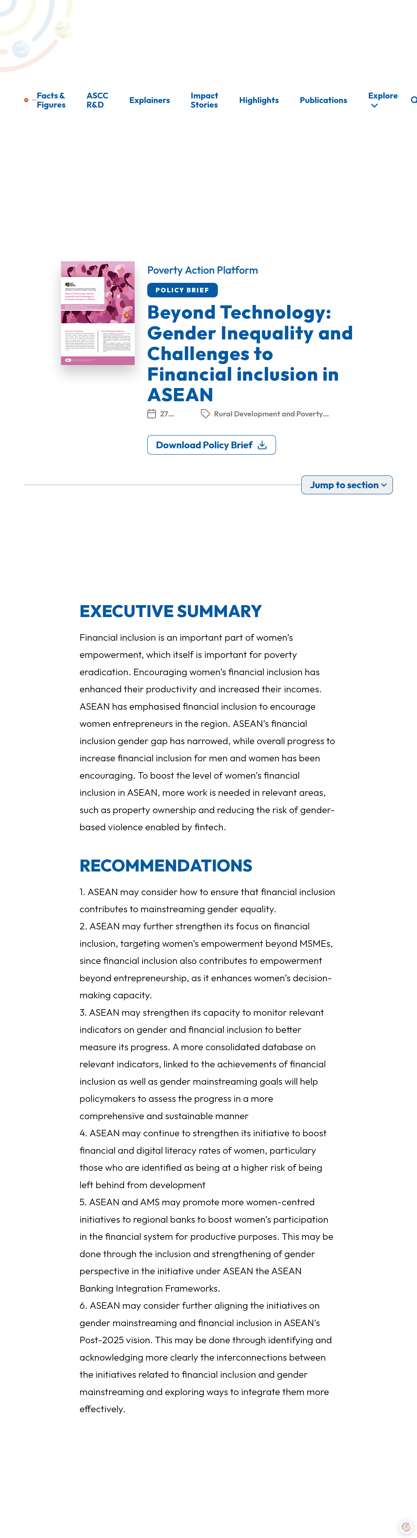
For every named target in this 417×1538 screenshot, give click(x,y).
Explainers (149, 100)
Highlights (259, 100)
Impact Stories (204, 100)
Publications (323, 100)
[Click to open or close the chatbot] (406, 1527)
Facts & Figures (51, 100)
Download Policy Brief (204, 445)
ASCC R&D (97, 100)
